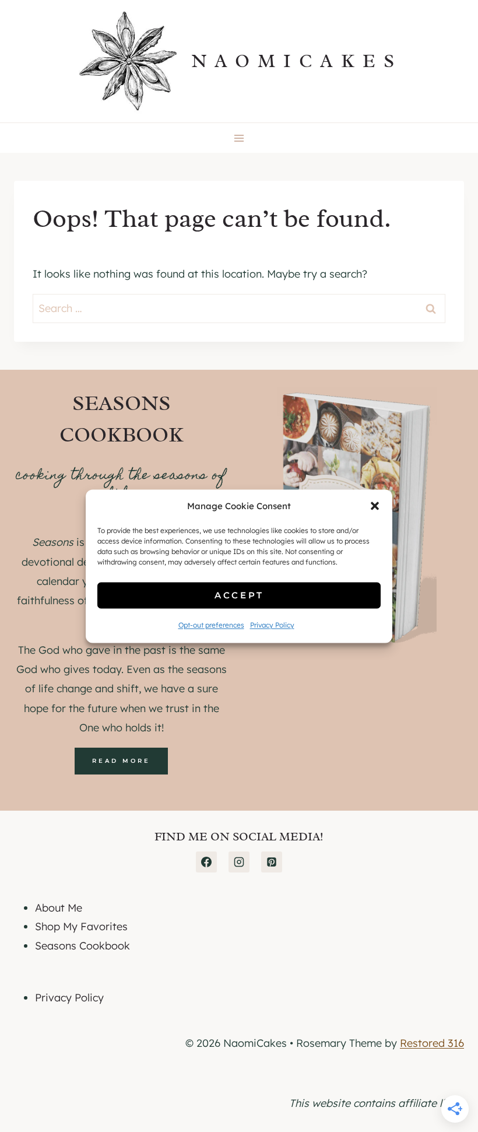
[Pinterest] (271, 861)
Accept (239, 595)
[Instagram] (239, 861)
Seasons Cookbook (82, 945)
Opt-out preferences (211, 625)
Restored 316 (432, 1043)
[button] (375, 506)
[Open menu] (239, 138)
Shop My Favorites (81, 926)
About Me (58, 907)
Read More (121, 761)
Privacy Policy (272, 625)
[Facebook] (206, 861)
